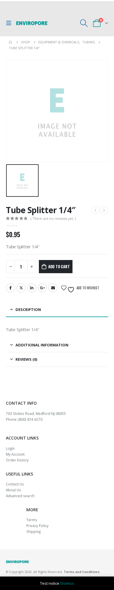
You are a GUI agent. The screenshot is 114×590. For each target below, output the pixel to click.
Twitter (21, 288)
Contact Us (15, 484)
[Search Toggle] (84, 23)
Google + (42, 288)
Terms (31, 519)
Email (53, 288)
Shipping (33, 531)
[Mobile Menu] (10, 23)
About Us (13, 490)
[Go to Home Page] (11, 42)
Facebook (10, 288)
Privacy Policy (37, 525)
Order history (17, 460)
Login (10, 448)
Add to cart (59, 266)
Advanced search (20, 495)
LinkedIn (32, 288)
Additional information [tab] (41, 345)
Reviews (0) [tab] (26, 359)
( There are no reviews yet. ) (53, 218)
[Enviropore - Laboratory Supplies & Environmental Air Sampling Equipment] (32, 23)
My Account (15, 454)
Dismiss (67, 583)
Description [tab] (28, 309)
